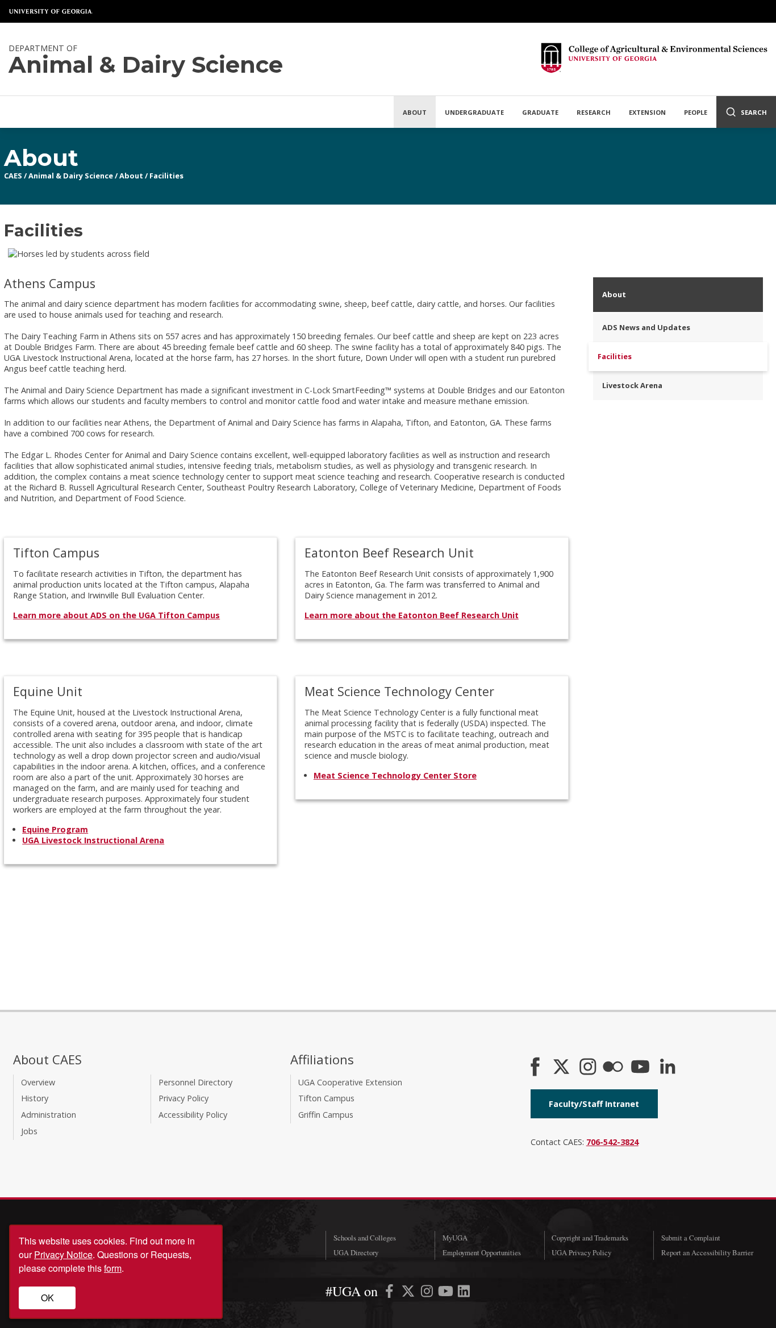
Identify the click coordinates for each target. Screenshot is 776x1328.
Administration (48, 1114)
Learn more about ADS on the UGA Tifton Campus (116, 615)
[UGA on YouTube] (446, 1293)
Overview (38, 1082)
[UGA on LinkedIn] (464, 1293)
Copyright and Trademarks (590, 1238)
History (34, 1098)
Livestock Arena (632, 385)
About (415, 112)
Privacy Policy (183, 1098)
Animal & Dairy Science (70, 175)
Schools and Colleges (364, 1238)
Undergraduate (474, 112)
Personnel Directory (195, 1082)
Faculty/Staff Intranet (594, 1103)
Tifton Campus (326, 1098)
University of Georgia (51, 11)
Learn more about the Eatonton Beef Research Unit (411, 615)
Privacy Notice (63, 1254)
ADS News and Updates (646, 327)
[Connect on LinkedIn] (667, 1068)
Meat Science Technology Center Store (395, 775)
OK (47, 1297)
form (113, 1268)
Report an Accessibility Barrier (707, 1252)
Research (594, 112)
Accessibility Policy (192, 1114)
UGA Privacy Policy (581, 1252)
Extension (647, 112)
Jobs (29, 1131)
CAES (13, 175)
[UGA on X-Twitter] (409, 1293)
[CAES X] (562, 1068)
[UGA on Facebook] (390, 1293)
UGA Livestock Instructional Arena (93, 840)
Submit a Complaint (690, 1238)
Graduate (540, 112)
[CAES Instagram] (588, 1068)
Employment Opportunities (482, 1252)
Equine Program (55, 829)
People (695, 112)
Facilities (166, 175)
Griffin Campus (325, 1114)
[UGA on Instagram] (428, 1293)
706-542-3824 (612, 1141)
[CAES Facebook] (535, 1068)
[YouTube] (640, 1068)
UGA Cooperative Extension (350, 1082)
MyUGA (455, 1238)
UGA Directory (355, 1252)
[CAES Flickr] (613, 1068)
